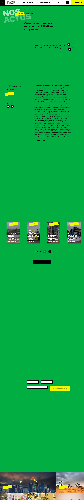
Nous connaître (28, 2)
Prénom (32, 382)
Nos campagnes (45, 2)
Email (32, 387)
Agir (58, 2)
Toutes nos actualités (42, 262)
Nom (46, 382)
